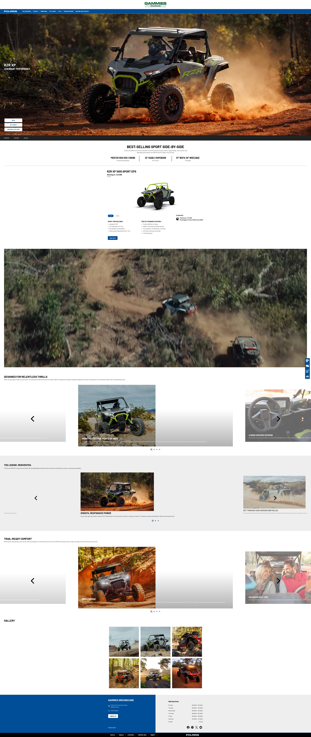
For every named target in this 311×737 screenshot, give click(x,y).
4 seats (117, 216)
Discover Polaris (68, 11)
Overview (6, 138)
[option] (155, 415)
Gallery (26, 138)
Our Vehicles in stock (13, 129)
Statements (131, 735)
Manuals (121, 735)
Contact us (113, 716)
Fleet (59, 11)
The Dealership (26, 11)
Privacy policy (112, 727)
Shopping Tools (142, 735)
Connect (152, 735)
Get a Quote (52, 11)
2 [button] (154, 449)
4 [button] (160, 449)
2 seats (110, 216)
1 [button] (151, 449)
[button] (33, 419)
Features (16, 138)
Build (13, 120)
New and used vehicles (82, 11)
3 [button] (157, 449)
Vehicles (35, 11)
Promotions (44, 11)
